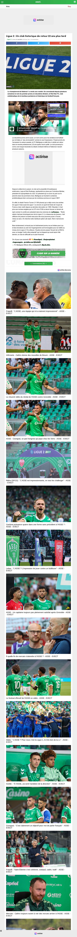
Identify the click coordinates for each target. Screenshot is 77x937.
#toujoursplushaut (49, 239)
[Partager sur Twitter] (38, 43)
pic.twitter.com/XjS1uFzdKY (32, 242)
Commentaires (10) (38, 263)
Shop (69, 6)
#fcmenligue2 (38, 239)
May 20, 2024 (46, 245)
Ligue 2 (9, 39)
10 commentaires (34, 39)
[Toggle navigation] (2, 2)
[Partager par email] (60, 43)
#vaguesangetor (18, 242)
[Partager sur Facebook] (16, 43)
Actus (8, 6)
